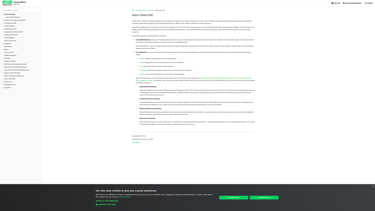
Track (141, 66)
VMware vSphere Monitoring (12, 73)
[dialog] (187, 197)
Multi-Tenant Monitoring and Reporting (15, 64)
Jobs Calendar (8, 46)
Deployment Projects (10, 61)
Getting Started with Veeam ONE (13, 32)
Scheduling (7, 58)
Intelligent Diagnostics (10, 55)
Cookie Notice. (125, 197)
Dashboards (7, 43)
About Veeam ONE (9, 14)
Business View (8, 81)
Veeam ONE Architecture (13, 17)
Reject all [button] (264, 197)
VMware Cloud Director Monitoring (14, 76)
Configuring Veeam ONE (11, 35)
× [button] (373, 186)
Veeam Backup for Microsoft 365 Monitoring (16, 70)
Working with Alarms (10, 84)
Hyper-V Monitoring (9, 79)
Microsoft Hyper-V (148, 80)
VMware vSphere (238, 78)
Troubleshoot (143, 70)
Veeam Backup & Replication (205, 78)
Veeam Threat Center (10, 40)
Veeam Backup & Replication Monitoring (15, 67)
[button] (155, 201)
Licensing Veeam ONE (10, 23)
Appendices (7, 87)
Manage (141, 58)
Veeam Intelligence (9, 37)
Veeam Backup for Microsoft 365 (223, 78)
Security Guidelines (9, 26)
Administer (142, 74)
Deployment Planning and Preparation (15, 20)
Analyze (141, 62)
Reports (6, 49)
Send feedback (136, 142)
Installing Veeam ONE (10, 29)
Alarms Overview (9, 52)
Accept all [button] (234, 197)
